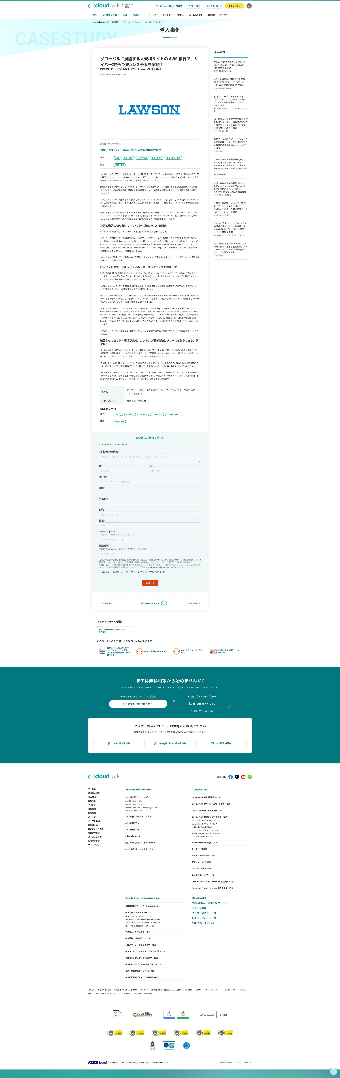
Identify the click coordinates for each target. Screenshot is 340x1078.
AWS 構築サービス (133, 829)
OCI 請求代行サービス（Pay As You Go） (143, 906)
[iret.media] (250, 777)
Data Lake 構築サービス (203, 868)
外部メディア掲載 (95, 829)
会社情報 (211, 15)
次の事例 (193, 603)
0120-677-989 (171, 5)
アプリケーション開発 (201, 862)
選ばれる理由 (94, 793)
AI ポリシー (244, 990)
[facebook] (230, 777)
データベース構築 (199, 849)
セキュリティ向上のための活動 (99, 990)
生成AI (136, 15)
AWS (94, 15)
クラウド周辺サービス (204, 913)
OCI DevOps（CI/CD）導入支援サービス (143, 964)
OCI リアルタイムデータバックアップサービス (145, 951)
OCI (125, 15)
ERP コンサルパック (203, 923)
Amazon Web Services (138, 789)
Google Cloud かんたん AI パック (204, 824)
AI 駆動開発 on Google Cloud (205, 842)
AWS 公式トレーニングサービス (139, 849)
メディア (223, 15)
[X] (237, 777)
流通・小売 (119, 165)
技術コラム (93, 825)
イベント (92, 805)
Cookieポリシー (231, 990)
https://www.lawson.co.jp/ (111, 74)
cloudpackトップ (102, 22)
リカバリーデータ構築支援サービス (140, 944)
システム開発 (199, 908)
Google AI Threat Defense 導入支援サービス (212, 888)
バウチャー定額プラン (133, 810)
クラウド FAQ (94, 821)
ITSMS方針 (189, 990)
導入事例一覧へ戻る (150, 603)
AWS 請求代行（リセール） (137, 797)
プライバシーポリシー (213, 990)
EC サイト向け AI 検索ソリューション (206, 830)
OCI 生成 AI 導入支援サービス (138, 912)
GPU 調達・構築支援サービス (203, 836)
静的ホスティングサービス (203, 875)
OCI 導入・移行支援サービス (137, 931)
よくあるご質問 (196, 15)
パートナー (93, 817)
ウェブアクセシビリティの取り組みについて (104, 993)
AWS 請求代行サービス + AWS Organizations (142, 807)
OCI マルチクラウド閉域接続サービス (141, 957)
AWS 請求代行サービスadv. (135, 804)
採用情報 (92, 813)
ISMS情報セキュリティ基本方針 (125, 990)
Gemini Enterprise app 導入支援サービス (207, 833)
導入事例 (167, 15)
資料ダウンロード (214, 6)
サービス (152, 15)
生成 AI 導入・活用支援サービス (210, 903)
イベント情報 (194, 6)
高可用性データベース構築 (203, 855)
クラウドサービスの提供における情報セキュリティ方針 (161, 990)
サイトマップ (94, 845)
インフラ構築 (142, 158)
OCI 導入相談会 (223, 743)
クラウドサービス (173, 158)
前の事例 (107, 603)
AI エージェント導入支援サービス (204, 820)
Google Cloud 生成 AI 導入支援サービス (209, 816)
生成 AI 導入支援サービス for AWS (140, 842)
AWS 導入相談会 (122, 743)
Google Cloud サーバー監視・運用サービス (211, 803)
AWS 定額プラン (132, 823)
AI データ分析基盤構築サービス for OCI (140, 926)
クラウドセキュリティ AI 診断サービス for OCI (142, 922)
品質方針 (199, 990)
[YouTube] (243, 777)
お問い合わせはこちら (140, 704)
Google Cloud (110, 15)
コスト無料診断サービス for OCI (139, 970)
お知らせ (181, 15)
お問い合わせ (234, 6)
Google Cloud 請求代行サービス (206, 797)
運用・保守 (128, 158)
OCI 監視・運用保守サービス (137, 938)
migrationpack (132, 836)
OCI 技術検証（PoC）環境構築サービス (142, 977)
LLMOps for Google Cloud (202, 827)
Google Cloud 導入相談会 (172, 743)
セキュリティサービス (204, 918)
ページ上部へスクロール (336, 1072)
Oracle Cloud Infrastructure (142, 898)
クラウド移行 (157, 158)
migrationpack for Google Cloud (207, 810)
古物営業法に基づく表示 (143, 993)
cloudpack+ (199, 898)
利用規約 (127, 993)
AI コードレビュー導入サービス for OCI (140, 916)
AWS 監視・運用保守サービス (138, 816)
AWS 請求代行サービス (133, 801)
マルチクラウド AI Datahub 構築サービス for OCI (143, 919)
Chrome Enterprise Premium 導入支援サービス (214, 881)
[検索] (249, 6)
